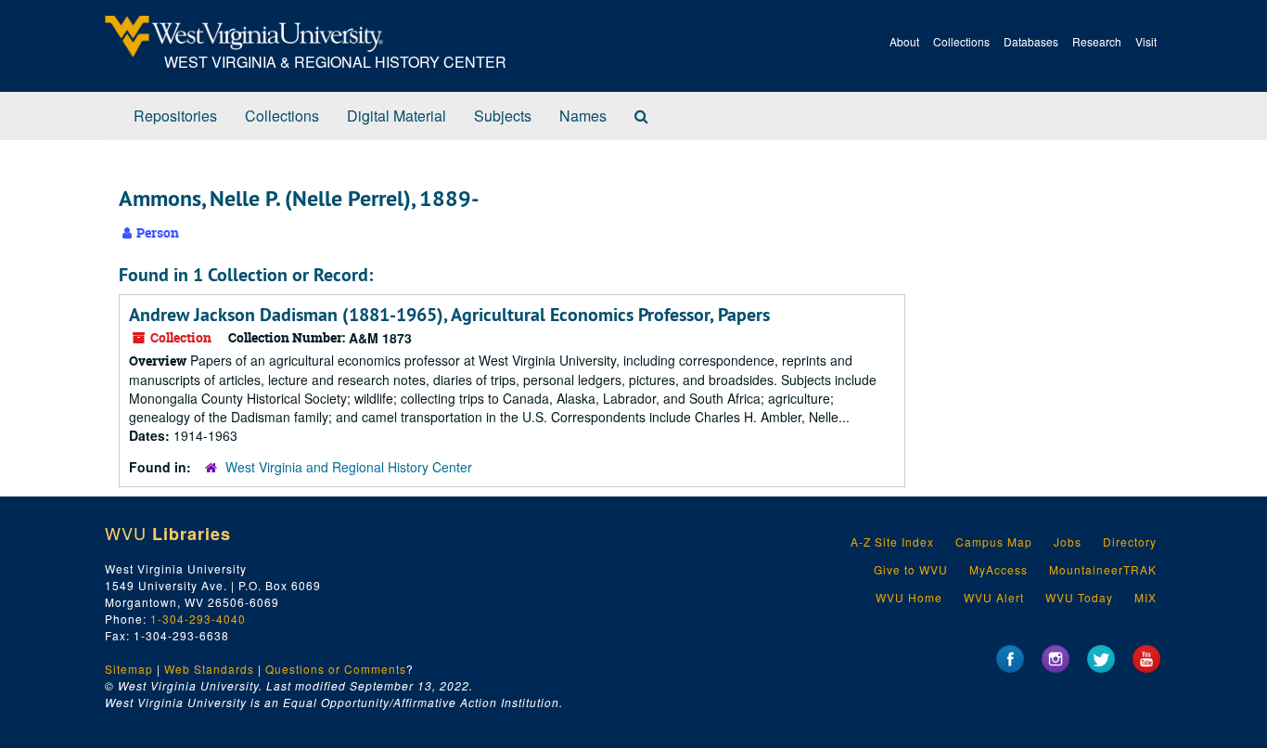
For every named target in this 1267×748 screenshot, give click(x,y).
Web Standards (209, 669)
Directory (1130, 541)
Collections (961, 41)
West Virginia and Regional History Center (348, 467)
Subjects (502, 115)
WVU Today (1079, 597)
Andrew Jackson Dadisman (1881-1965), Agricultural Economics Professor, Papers (449, 315)
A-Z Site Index (892, 541)
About (904, 41)
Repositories (175, 115)
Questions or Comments (335, 669)
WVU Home (909, 597)
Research (1096, 41)
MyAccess (998, 569)
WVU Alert (994, 597)
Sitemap (129, 669)
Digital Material (396, 115)
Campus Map (993, 541)
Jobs (1067, 541)
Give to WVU (911, 569)
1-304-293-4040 (198, 618)
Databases (1031, 41)
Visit (1146, 41)
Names (583, 115)
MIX (1145, 597)
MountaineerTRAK (1103, 569)
